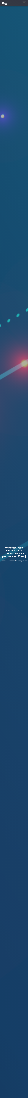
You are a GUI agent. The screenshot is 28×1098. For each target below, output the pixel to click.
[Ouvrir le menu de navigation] (24, 3)
